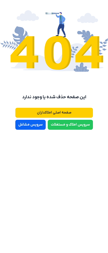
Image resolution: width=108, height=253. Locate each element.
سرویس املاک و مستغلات (70, 124)
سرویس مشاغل (30, 124)
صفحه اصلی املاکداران (54, 112)
